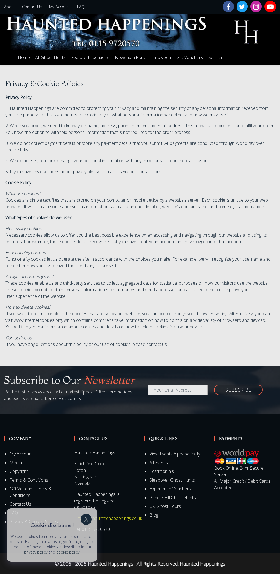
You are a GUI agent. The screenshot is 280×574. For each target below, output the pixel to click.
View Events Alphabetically (175, 454)
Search (215, 57)
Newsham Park (130, 57)
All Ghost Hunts (50, 57)
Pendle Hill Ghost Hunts (173, 497)
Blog (154, 515)
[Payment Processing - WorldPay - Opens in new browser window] (236, 457)
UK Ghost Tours (165, 506)
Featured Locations (90, 57)
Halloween (160, 57)
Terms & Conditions (29, 480)
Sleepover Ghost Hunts (172, 480)
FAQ (80, 6)
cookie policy (67, 552)
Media (16, 463)
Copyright (19, 471)
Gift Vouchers (189, 57)
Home (24, 57)
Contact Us (32, 6)
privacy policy (35, 552)
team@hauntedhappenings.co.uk (110, 518)
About (9, 6)
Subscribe (238, 390)
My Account (59, 6)
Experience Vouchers (170, 489)
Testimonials (162, 471)
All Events (159, 463)
